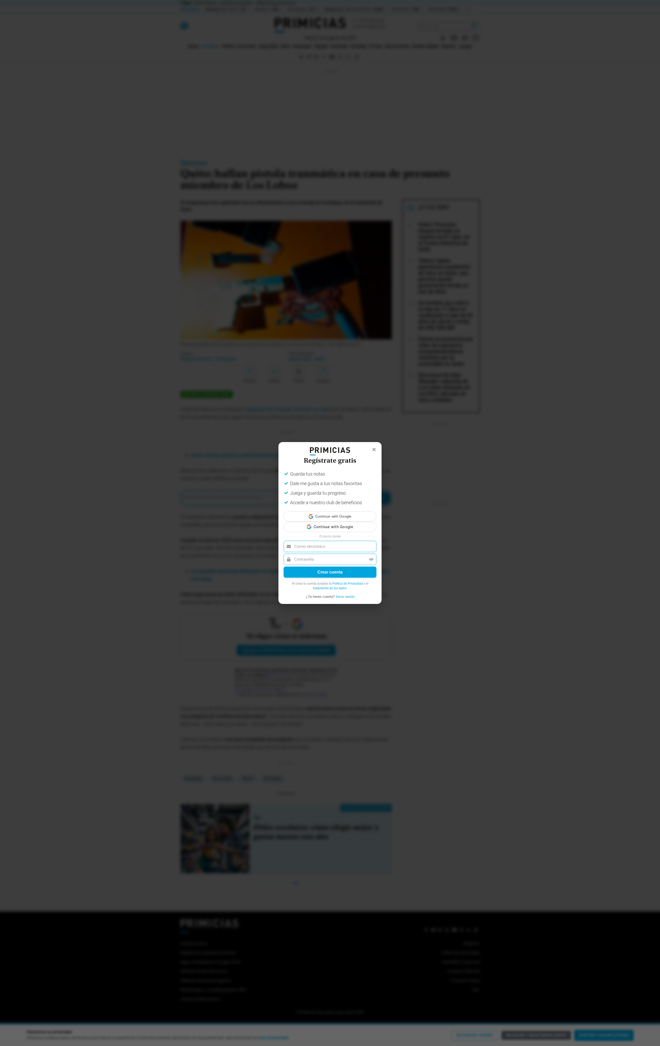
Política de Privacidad (347, 579)
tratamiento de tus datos (329, 583)
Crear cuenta (330, 567)
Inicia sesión (345, 592)
